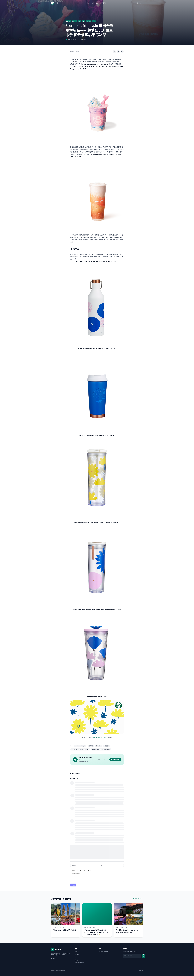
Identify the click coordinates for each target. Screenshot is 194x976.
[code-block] (90, 870)
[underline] (85, 870)
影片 (93, 3)
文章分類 (104, 3)
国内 (79, 21)
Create (73, 885)
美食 (94, 21)
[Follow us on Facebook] (51, 958)
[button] (74, 870)
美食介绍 (68, 21)
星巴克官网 (96, 737)
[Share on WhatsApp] (122, 51)
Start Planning (115, 759)
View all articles (137, 898)
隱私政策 (141, 970)
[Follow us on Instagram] (53, 958)
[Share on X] (114, 51)
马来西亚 (89, 21)
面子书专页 (104, 737)
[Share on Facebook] (118, 51)
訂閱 (143, 955)
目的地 (98, 3)
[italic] (83, 870)
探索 (88, 3)
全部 (84, 21)
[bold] (81, 870)
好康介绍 (74, 21)
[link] (88, 870)
